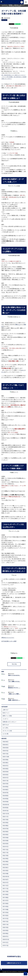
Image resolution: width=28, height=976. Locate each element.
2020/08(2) (5, 933)
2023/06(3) (5, 831)
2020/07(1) (5, 936)
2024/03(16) (6, 804)
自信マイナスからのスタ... (14, 675)
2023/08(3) (5, 825)
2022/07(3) (5, 864)
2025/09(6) (5, 759)
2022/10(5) (5, 855)
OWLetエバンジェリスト (7, 637)
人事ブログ (5, 709)
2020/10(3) (5, 927)
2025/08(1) (5, 762)
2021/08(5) (5, 897)
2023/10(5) (5, 819)
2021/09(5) (5, 894)
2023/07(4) (5, 828)
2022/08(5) (5, 861)
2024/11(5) (5, 780)
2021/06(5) (5, 903)
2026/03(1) (5, 744)
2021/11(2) (5, 888)
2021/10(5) (5, 891)
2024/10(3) (5, 783)
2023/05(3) (5, 834)
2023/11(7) (5, 816)
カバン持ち (5, 727)
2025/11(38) (6, 756)
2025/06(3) (5, 768)
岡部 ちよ (17, 324)
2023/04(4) (5, 837)
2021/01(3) (5, 918)
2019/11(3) (5, 945)
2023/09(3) (5, 822)
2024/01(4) (5, 810)
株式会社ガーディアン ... (14, 687)
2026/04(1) (5, 741)
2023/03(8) (5, 840)
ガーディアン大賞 (7, 730)
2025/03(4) (5, 771)
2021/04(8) (5, 909)
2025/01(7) (5, 777)
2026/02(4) (5, 747)
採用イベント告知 (7, 715)
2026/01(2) (5, 750)
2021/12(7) (5, 885)
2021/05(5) (5, 906)
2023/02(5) (5, 843)
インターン (5, 718)
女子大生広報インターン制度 (8, 641)
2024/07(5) (5, 792)
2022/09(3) (5, 858)
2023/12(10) (6, 813)
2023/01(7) (5, 846)
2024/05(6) (5, 798)
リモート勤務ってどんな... (14, 681)
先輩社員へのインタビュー (9, 721)
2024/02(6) (5, 807)
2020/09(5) (5, 930)
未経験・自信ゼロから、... (14, 700)
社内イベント (6, 712)
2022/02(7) (5, 879)
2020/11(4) (5, 924)
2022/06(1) (5, 867)
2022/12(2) (5, 849)
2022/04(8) (5, 873)
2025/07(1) (5, 765)
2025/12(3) (5, 753)
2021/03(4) (5, 912)
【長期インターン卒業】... (14, 693)
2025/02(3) (5, 774)
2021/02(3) (5, 915)
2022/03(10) (6, 876)
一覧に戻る (14, 664)
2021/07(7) (5, 900)
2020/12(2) (5, 921)
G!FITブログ (6, 724)
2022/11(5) (5, 852)
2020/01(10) (6, 939)
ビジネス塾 (5, 733)
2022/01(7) (5, 882)
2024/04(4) (5, 801)
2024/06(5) (5, 795)
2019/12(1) (5, 942)
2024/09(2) (5, 786)
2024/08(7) (5, 789)
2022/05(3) (5, 870)
